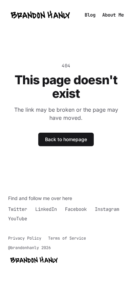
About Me (113, 15)
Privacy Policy (24, 238)
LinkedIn (46, 209)
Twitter (17, 209)
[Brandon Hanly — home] (40, 15)
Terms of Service (67, 238)
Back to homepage (66, 139)
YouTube (17, 219)
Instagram (107, 209)
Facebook (76, 209)
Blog (90, 15)
